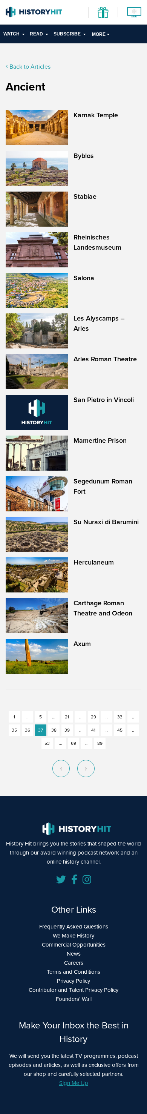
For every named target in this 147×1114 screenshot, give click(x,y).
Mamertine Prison (100, 440)
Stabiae (85, 196)
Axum (82, 644)
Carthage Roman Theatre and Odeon (103, 608)
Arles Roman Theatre (105, 359)
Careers (73, 963)
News (74, 954)
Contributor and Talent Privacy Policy (73, 990)
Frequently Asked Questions (73, 926)
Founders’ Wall (74, 999)
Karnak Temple (96, 115)
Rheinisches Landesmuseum (97, 242)
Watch (11, 34)
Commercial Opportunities (74, 945)
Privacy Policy (73, 981)
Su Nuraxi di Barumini (106, 522)
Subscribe (67, 34)
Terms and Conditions (73, 972)
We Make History (73, 935)
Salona (84, 278)
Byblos (84, 156)
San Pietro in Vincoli (104, 400)
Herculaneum (94, 562)
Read (36, 34)
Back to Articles (29, 66)
